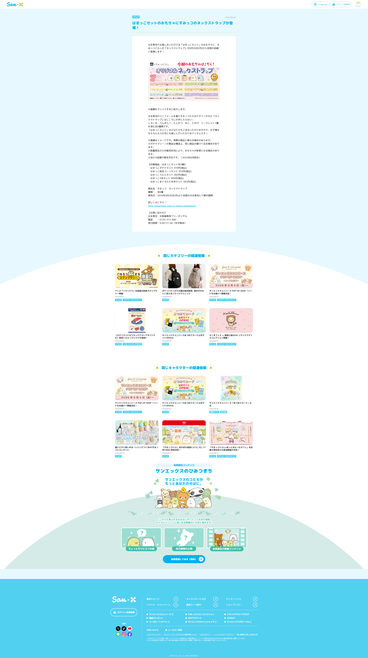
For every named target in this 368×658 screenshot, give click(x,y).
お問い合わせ (152, 630)
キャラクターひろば (196, 599)
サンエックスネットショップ (201, 621)
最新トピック (152, 599)
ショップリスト (233, 604)
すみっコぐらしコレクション (201, 614)
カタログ (231, 618)
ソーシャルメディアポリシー (224, 634)
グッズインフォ (233, 599)
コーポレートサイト (158, 621)
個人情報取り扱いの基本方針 (247, 634)
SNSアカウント (195, 618)
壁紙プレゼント (156, 618)
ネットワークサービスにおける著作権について (180, 634)
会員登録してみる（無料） (184, 559)
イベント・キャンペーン (158, 604)
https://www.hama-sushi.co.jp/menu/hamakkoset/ (172, 205)
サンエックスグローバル (238, 621)
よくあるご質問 (174, 630)
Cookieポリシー (205, 634)
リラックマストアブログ (238, 614)
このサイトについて (153, 634)
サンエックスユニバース (160, 614)
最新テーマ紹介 (193, 604)
